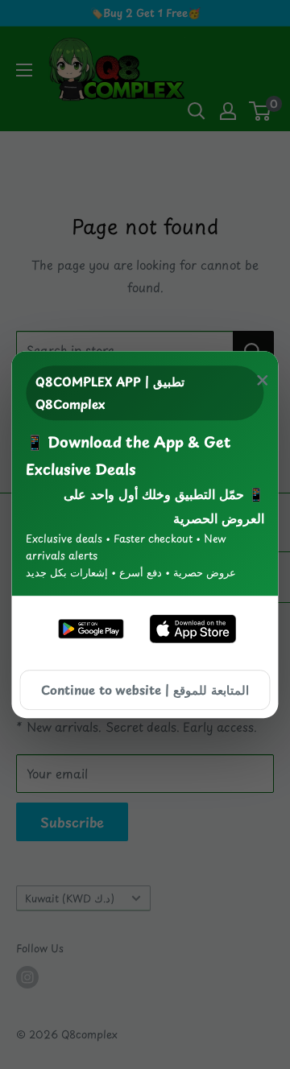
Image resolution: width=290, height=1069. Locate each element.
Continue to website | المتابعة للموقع (145, 689)
